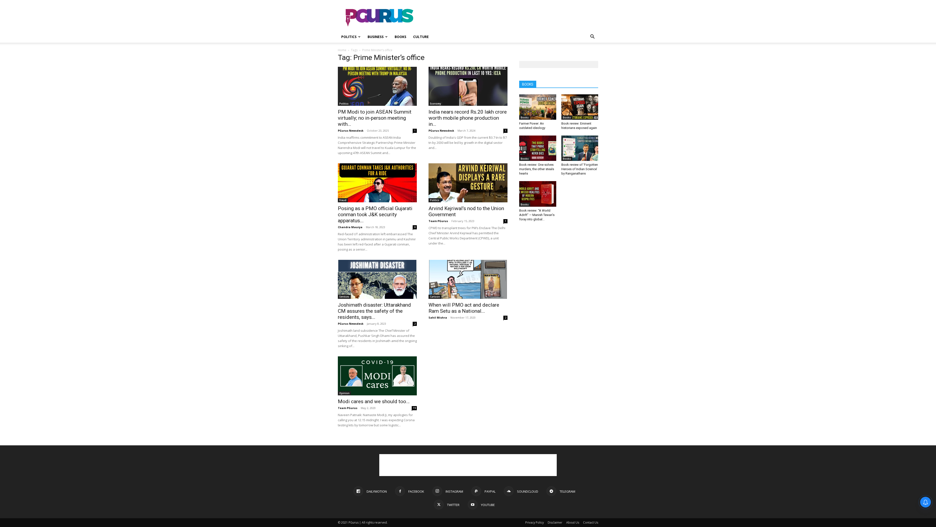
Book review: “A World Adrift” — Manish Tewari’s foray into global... (537, 215)
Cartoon (435, 296)
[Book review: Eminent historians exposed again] (579, 107)
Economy (435, 103)
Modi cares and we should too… (374, 401)
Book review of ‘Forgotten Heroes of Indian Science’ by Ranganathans (579, 169)
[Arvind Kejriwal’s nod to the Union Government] (468, 182)
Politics (349, 36)
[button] (592, 37)
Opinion (344, 393)
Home (342, 50)
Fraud (342, 200)
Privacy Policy (534, 522)
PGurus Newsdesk (350, 130)
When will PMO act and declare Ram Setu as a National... (464, 308)
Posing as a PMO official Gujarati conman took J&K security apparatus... (375, 214)
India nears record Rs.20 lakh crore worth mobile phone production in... (468, 118)
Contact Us (590, 522)
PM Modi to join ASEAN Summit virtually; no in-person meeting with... (374, 118)
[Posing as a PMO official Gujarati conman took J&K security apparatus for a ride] (377, 182)
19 (414, 408)
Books (400, 36)
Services (344, 296)
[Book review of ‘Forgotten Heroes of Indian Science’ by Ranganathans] (579, 148)
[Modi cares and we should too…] (377, 375)
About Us (572, 522)
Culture (421, 36)
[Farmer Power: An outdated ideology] (537, 107)
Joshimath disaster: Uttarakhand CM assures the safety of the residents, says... (374, 311)
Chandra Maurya (350, 227)
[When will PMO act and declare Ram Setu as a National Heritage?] (468, 279)
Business (376, 36)
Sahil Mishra (438, 317)
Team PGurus (438, 221)
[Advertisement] (509, 18)
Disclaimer (555, 522)
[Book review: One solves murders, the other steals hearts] (537, 148)
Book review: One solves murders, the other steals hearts (536, 169)
